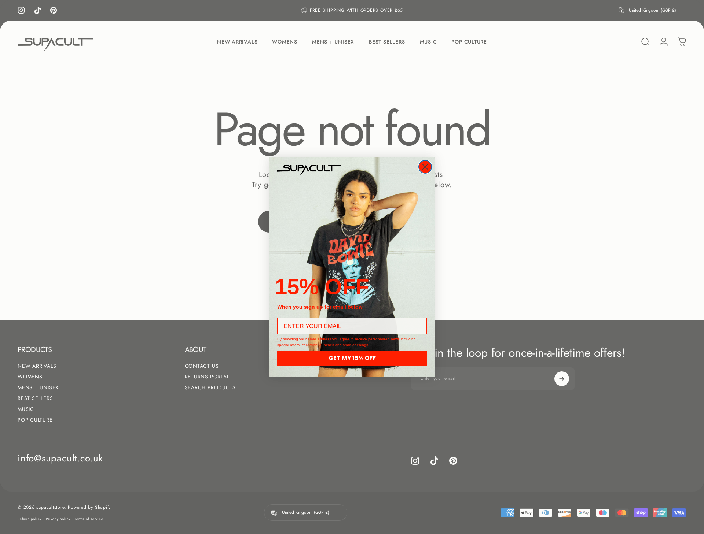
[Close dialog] (425, 166)
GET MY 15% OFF (352, 358)
